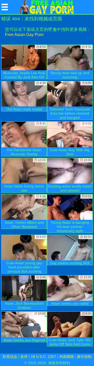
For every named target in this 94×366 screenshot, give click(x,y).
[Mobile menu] (5, 7)
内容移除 (66, 357)
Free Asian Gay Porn (24, 34)
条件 (24, 357)
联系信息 (10, 357)
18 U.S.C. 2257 (43, 357)
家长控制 (84, 357)
